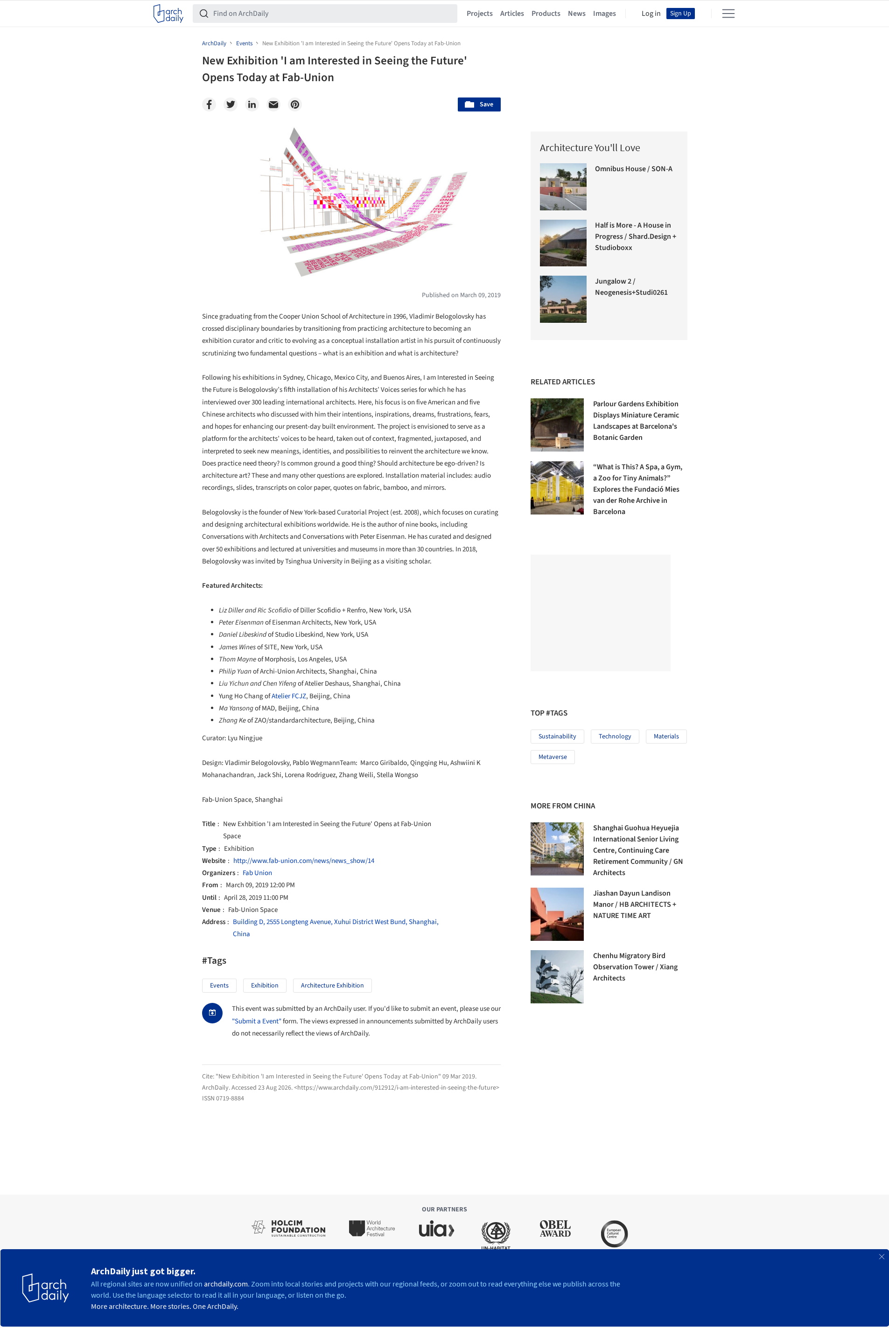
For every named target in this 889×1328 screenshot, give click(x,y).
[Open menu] (728, 13)
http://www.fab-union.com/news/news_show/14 (303, 861)
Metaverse (553, 757)
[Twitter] (231, 104)
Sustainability (557, 736)
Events (219, 985)
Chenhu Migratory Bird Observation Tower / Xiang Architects (635, 967)
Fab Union (257, 873)
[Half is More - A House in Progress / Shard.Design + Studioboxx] (563, 243)
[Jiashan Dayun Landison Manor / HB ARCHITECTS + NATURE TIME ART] (557, 914)
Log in (651, 13)
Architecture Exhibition (332, 985)
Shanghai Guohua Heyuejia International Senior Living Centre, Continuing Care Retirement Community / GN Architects (638, 850)
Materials (666, 736)
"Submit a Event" (256, 1021)
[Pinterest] (295, 104)
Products (546, 13)
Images (604, 13)
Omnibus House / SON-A (633, 169)
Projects (480, 13)
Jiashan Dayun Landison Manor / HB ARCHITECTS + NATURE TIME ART (634, 904)
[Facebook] (209, 104)
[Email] (273, 104)
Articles (512, 13)
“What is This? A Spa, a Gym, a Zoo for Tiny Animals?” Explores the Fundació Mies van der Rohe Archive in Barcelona (637, 489)
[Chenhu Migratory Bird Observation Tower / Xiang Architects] (557, 976)
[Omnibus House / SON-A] (563, 186)
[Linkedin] (252, 104)
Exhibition (265, 985)
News (577, 13)
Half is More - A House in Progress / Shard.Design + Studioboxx (635, 236)
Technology (615, 736)
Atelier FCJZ (289, 696)
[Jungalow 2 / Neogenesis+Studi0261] (563, 299)
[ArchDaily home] (168, 13)
